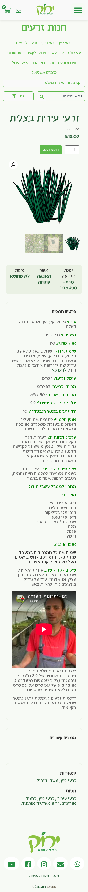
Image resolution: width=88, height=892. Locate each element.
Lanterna (40, 886)
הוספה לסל (51, 149)
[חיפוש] (41, 96)
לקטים (31, 53)
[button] (78, 10)
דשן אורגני (15, 53)
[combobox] (65, 96)
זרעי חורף (48, 43)
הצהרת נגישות (39, 875)
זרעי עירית (66, 799)
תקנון (55, 875)
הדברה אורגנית (43, 63)
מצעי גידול (20, 63)
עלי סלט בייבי (70, 53)
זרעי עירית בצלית (44, 119)
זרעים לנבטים (26, 43)
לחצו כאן (58, 370)
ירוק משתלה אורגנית (40, 804)
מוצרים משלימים (44, 73)
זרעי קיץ (65, 43)
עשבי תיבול (48, 53)
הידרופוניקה (67, 63)
